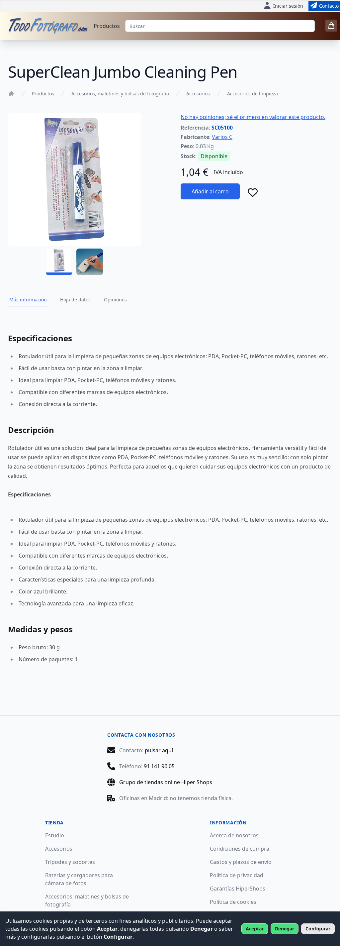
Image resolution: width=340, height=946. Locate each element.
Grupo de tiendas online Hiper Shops (165, 782)
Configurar (317, 928)
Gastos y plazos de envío (241, 862)
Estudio (54, 835)
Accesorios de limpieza (252, 93)
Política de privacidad (236, 875)
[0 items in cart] (331, 26)
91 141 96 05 (159, 766)
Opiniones (115, 299)
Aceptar (255, 928)
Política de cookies (233, 901)
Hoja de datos (75, 299)
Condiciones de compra (239, 848)
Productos (107, 26)
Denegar (284, 928)
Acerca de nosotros (234, 835)
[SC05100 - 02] (89, 262)
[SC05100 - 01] (59, 262)
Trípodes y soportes (70, 862)
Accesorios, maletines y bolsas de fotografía (120, 93)
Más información (28, 299)
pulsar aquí (159, 750)
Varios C (222, 137)
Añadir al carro (210, 191)
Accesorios (198, 93)
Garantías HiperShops (237, 888)
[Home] (11, 93)
